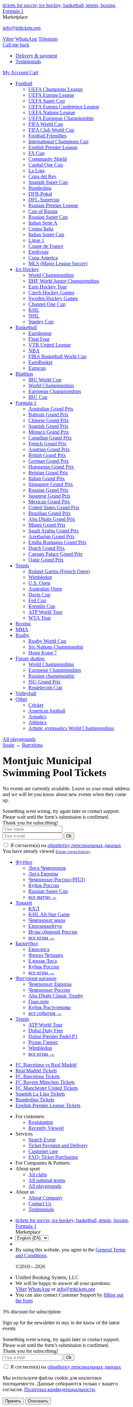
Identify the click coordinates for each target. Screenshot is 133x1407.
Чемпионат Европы (50, 984)
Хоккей (23, 903)
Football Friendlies (47, 135)
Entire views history (73, 851)
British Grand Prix (47, 455)
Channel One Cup (47, 304)
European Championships (54, 391)
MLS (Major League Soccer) (57, 263)
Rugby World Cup (47, 641)
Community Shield (47, 159)
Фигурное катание (35, 978)
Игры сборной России (52, 932)
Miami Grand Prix (47, 525)
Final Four (39, 339)
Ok (69, 836)
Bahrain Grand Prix (48, 414)
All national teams (46, 1180)
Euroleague (40, 333)
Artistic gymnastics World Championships (71, 728)
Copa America (43, 257)
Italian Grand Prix (46, 478)
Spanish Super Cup (48, 182)
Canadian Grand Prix (50, 437)
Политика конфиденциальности (59, 1389)
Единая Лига (42, 961)
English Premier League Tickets (47, 1105)
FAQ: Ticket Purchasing (53, 1157)
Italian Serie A (42, 223)
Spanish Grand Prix (48, 426)
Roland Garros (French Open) (59, 571)
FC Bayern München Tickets (45, 1082)
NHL (33, 316)
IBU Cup (37, 397)
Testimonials (28, 61)
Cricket (35, 705)
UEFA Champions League (55, 89)
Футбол (23, 862)
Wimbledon (40, 577)
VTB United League (49, 345)
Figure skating (30, 658)
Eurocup (37, 368)
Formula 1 (25, 403)
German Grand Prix (48, 461)
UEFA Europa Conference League (63, 106)
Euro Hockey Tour (47, 286)
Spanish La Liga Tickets (40, 1094)
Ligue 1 (36, 240)
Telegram (47, 39)
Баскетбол (26, 943)
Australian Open (45, 589)
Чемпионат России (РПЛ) (56, 879)
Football (23, 83)
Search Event (42, 1139)
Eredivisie (38, 252)
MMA (21, 629)
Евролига (38, 949)
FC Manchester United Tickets (46, 1088)
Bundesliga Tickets (34, 1099)
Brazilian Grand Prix (49, 513)
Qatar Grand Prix (46, 559)
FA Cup (36, 153)
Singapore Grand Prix (50, 484)
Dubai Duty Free (45, 1030)
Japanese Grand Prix (49, 496)
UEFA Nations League (51, 112)
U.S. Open (39, 583)
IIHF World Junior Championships (63, 281)
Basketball (26, 327)
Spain (8, 745)
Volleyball (25, 693)
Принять (13, 1401)
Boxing (23, 623)
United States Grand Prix (53, 507)
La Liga (36, 170)
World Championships (51, 275)
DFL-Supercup (43, 199)
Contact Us (39, 1203)
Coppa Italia (40, 228)
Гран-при (38, 1001)
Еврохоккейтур (45, 926)
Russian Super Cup (48, 217)
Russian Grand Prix (48, 490)
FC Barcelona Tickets (37, 1076)
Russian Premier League (53, 205)
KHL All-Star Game (49, 914)
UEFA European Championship (61, 118)
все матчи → (42, 897)
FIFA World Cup (45, 124)
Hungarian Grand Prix (51, 467)
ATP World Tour (45, 612)
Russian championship (51, 676)
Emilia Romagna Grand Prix (57, 542)
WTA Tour (39, 618)
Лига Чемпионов (47, 868)
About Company (45, 1197)
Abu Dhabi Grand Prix (51, 519)
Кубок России (43, 885)
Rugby (22, 635)
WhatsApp (26, 39)
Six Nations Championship (55, 647)
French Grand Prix (47, 443)
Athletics (37, 722)
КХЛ (33, 908)
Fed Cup (37, 600)
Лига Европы (43, 873)
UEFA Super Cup (46, 101)
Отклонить (38, 1401)
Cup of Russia (42, 211)
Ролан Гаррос (43, 1042)
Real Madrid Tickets (36, 1070)
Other (21, 699)
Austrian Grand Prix (49, 449)
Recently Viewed (46, 1128)
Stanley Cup (41, 321)
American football (46, 711)
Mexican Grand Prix (49, 501)
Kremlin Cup (41, 606)
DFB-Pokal (40, 194)
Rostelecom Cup (45, 687)
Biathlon (24, 374)
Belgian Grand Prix (48, 472)
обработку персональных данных (84, 845)
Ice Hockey (27, 269)
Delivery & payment (36, 55)
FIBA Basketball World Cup (57, 356)
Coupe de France (45, 246)
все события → (45, 1013)
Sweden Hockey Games (53, 298)
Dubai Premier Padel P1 (52, 1036)
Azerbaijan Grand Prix (51, 536)
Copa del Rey (42, 176)
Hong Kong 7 (42, 652)
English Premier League (52, 147)
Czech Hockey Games (51, 292)
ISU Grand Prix (44, 681)
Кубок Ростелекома (49, 1007)
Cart (33, 72)
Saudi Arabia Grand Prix (53, 530)
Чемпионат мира (46, 920)
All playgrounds (19, 739)
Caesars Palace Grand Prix (55, 554)
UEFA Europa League (51, 95)
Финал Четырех (45, 955)
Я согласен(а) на (65, 845)
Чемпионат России (49, 990)
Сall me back (16, 44)
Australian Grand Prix (50, 408)
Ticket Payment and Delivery (58, 1145)
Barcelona (32, 745)
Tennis (22, 565)
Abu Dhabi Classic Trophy (55, 995)
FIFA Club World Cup (51, 130)
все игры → (41, 937)
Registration (40, 1122)
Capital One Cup (45, 164)
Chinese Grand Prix (48, 420)
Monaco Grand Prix (48, 432)
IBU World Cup (44, 379)
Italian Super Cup (46, 234)
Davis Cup (39, 594)
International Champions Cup (58, 141)
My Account (16, 72)
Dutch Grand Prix (46, 548)
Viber (8, 39)
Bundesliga (39, 188)
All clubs (37, 1174)
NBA (34, 350)
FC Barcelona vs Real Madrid (46, 1065)
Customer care (43, 1151)
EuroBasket (40, 362)
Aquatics (37, 716)
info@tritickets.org (22, 28)
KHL (33, 310)
